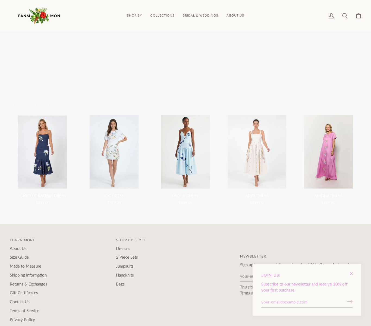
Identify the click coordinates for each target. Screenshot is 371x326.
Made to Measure (25, 266)
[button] (134, 16)
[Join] (348, 301)
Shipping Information (28, 275)
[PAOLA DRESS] (186, 152)
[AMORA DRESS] (328, 152)
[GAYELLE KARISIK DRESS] (43, 152)
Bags (120, 284)
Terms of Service (24, 310)
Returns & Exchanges (28, 284)
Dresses (123, 248)
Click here (200, 64)
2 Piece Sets (127, 257)
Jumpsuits (125, 266)
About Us (18, 248)
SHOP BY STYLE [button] (131, 240)
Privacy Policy (22, 319)
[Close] (353, 271)
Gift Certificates (24, 292)
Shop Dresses (32, 105)
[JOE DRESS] (114, 152)
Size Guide (19, 257)
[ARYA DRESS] (257, 152)
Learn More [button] (22, 240)
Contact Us (20, 301)
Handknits (125, 275)
